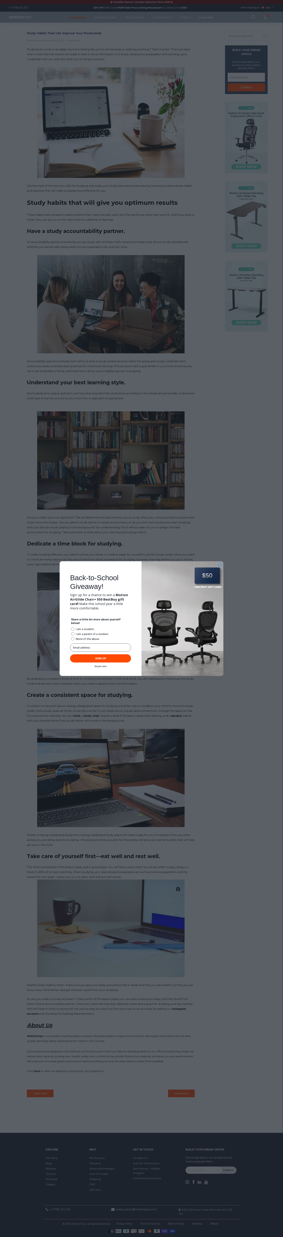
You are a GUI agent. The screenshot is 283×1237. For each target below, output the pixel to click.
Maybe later (100, 666)
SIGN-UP (100, 658)
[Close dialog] (219, 565)
